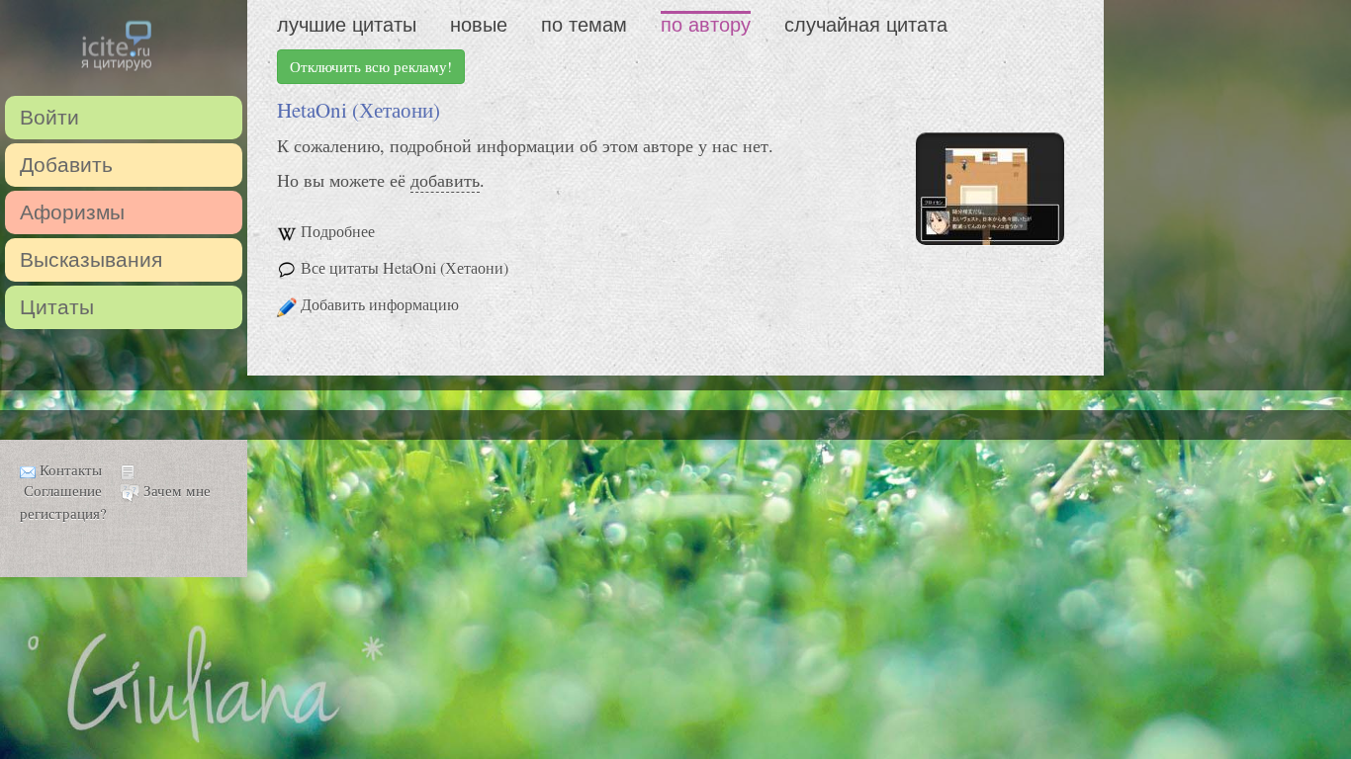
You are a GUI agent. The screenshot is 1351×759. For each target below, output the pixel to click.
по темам (584, 25)
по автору (706, 25)
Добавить (66, 164)
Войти (49, 117)
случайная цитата (865, 25)
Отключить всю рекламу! (371, 66)
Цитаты (57, 306)
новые (478, 25)
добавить (445, 180)
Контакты (71, 469)
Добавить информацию (380, 304)
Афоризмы (72, 212)
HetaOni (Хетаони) (358, 110)
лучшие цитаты (346, 25)
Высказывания (91, 259)
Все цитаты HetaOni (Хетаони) (404, 267)
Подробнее (338, 230)
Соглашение (63, 490)
